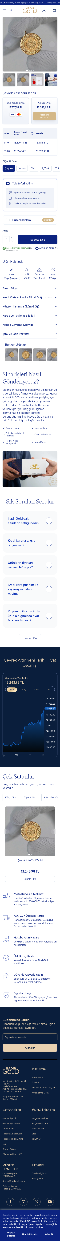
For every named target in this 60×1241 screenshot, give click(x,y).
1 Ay (12, 689)
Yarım (22, 168)
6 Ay (36, 689)
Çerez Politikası (36, 1227)
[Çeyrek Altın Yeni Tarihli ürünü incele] (30, 831)
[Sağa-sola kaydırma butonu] (6, 831)
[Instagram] (24, 1202)
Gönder (30, 1047)
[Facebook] (10, 1202)
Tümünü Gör (30, 638)
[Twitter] (37, 1202)
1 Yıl (48, 689)
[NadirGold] (30, 10)
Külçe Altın (10, 797)
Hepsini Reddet (30, 1234)
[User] (44, 10)
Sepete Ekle (37, 239)
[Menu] (4, 10)
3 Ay (24, 689)
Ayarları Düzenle (11, 1234)
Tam (33, 168)
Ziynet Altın (30, 797)
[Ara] (11, 10)
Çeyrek (9, 168)
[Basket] (54, 10)
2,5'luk (45, 168)
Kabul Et (49, 1234)
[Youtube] (50, 1202)
